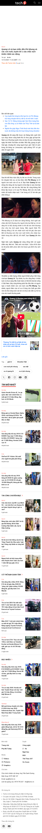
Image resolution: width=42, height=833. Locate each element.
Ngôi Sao (26, 752)
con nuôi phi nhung (11, 367)
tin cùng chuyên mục (12, 496)
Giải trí (3, 47)
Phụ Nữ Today (7, 749)
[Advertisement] (21, 91)
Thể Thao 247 (28, 759)
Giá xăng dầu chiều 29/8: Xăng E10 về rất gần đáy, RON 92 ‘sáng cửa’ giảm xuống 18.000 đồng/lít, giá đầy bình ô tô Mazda (12, 586)
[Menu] (39, 3)
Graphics (7, 765)
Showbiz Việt (22, 362)
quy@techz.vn (10, 779)
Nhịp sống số (5, 722)
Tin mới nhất (9, 384)
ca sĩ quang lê (9, 371)
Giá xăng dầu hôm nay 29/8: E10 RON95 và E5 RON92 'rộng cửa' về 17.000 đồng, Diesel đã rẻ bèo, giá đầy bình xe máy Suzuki (13, 671)
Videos (6, 759)
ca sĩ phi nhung (24, 371)
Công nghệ (26, 745)
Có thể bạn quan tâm (11, 575)
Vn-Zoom (26, 762)
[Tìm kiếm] (33, 3)
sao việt (25, 367)
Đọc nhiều (6, 660)
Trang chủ (5, 745)
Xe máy (4, 390)
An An (9, 57)
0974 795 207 (18, 782)
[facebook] (9, 377)
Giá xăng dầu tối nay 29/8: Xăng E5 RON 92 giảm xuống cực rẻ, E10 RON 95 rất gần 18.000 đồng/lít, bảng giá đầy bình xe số (12, 480)
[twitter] (4, 377)
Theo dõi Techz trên (9, 63)
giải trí (9, 362)
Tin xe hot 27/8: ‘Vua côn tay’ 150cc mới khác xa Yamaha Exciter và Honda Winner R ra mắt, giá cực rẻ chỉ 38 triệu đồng (12, 644)
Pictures (7, 762)
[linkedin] (26, 377)
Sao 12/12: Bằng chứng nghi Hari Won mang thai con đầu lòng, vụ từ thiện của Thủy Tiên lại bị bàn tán (22, 123)
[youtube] (20, 377)
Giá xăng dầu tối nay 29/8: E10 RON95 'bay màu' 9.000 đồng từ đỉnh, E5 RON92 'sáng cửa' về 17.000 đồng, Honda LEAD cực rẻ (12, 438)
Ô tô (3, 454)
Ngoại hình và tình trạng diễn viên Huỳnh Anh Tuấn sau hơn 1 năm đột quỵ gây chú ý (12, 560)
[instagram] (15, 377)
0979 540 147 (13, 776)
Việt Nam (4, 703)
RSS (24, 755)
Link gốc (5, 357)
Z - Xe (25, 749)
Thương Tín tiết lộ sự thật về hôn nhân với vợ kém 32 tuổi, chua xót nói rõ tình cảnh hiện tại (15, 344)
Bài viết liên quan (7, 114)
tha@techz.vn (29, 782)
